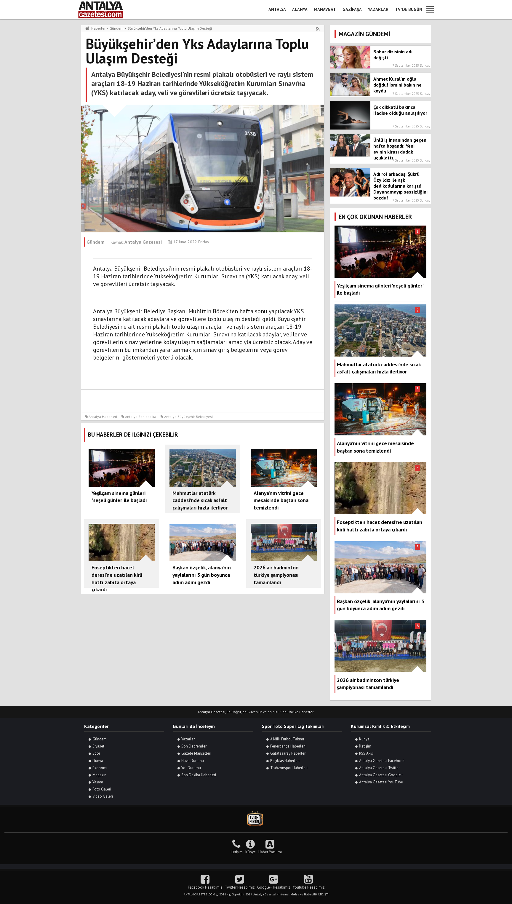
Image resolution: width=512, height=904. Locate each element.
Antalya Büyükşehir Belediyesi (188, 416)
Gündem (99, 739)
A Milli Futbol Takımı (287, 739)
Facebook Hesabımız (205, 887)
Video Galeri (102, 796)
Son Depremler (194, 746)
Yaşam (97, 782)
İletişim (365, 746)
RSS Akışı (366, 753)
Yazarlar (378, 9)
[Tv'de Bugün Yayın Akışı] (256, 818)
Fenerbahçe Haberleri (287, 746)
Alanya (300, 9)
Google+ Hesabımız (273, 887)
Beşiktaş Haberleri (285, 760)
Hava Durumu (192, 760)
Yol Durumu (191, 767)
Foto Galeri (101, 789)
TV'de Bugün (408, 9)
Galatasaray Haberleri (288, 753)
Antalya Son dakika (140, 416)
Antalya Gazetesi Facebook (381, 760)
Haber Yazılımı (270, 852)
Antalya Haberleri (103, 416)
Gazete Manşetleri (196, 753)
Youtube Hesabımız (308, 887)
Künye (364, 739)
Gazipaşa (352, 9)
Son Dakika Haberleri (198, 774)
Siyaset (98, 746)
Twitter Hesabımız (240, 887)
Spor (96, 753)
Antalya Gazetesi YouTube (381, 782)
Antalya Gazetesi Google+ (381, 774)
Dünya (97, 760)
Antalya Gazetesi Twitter (379, 767)
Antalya (277, 9)
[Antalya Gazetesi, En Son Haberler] (105, 9)
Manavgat (325, 9)
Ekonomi (99, 767)
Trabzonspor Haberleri (289, 767)
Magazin (99, 774)
